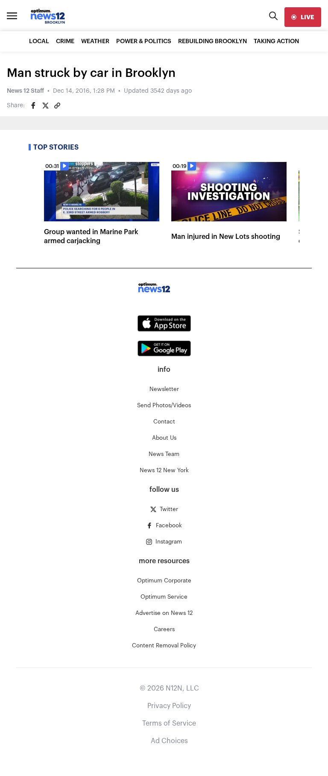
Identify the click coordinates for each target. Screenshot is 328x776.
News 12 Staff (25, 91)
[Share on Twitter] (45, 105)
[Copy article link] (57, 105)
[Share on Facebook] (33, 105)
